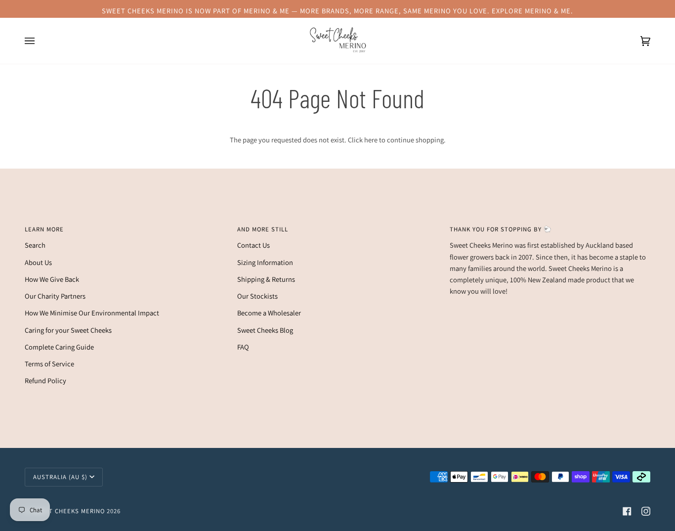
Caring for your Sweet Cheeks (68, 330)
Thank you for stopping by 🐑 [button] (501, 229)
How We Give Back (52, 279)
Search (35, 245)
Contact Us (253, 245)
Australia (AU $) (60, 477)
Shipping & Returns (266, 279)
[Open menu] (39, 41)
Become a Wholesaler (269, 312)
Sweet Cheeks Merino (68, 511)
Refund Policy (45, 380)
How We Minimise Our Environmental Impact (92, 312)
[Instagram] (645, 511)
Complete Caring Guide (59, 347)
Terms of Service (49, 363)
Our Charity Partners (55, 296)
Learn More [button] (44, 229)
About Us (38, 262)
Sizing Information (265, 262)
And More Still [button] (262, 229)
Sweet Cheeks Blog (265, 330)
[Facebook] (627, 511)
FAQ (243, 347)
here (371, 139)
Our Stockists (257, 296)
